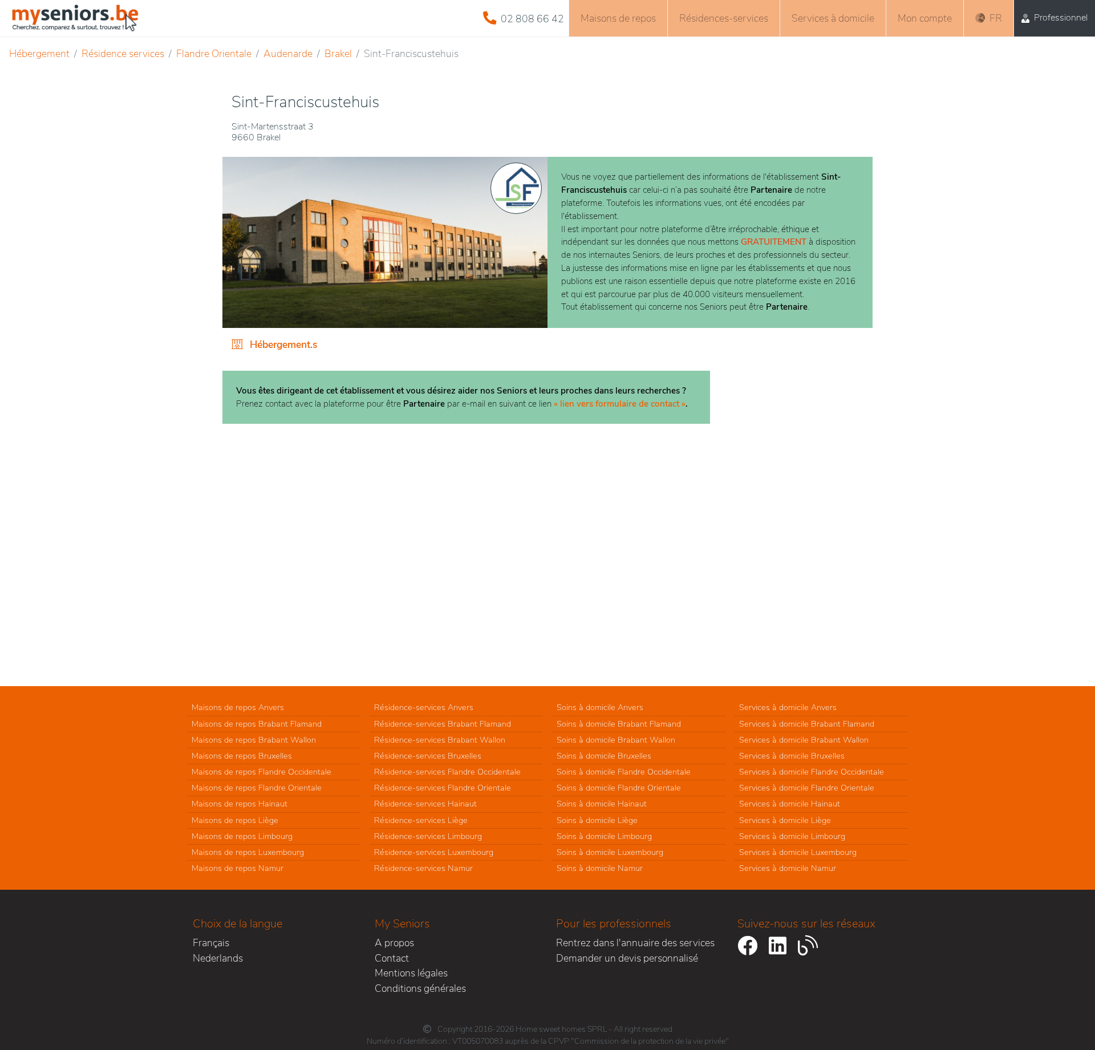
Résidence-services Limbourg (428, 836)
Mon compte (925, 18)
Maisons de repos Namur (237, 868)
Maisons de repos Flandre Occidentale (261, 771)
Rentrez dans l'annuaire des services (635, 943)
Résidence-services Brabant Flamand (442, 723)
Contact (392, 958)
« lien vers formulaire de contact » (620, 404)
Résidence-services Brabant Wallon (439, 739)
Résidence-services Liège (421, 820)
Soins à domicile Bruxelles (604, 755)
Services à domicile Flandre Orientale (806, 787)
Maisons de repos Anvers (238, 707)
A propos (394, 943)
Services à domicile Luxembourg (798, 852)
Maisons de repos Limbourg (242, 836)
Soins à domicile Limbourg (604, 836)
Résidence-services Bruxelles (427, 755)
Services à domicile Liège (785, 820)
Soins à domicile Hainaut (602, 803)
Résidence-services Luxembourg (433, 852)
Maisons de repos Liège (235, 820)
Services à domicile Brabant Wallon (804, 739)
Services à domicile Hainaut (789, 803)
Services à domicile (833, 18)
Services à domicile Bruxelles (792, 755)
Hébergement (39, 53)
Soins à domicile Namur (600, 868)
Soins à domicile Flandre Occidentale (624, 771)
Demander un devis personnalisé (627, 958)
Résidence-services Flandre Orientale (442, 787)
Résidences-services (723, 18)
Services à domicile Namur (787, 868)
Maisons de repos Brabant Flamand (257, 723)
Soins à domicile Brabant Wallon (616, 739)
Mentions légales (411, 973)
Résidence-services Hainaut (425, 803)
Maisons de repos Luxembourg (248, 852)
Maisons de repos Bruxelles (242, 755)
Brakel (338, 53)
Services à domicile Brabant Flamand (806, 723)
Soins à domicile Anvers (600, 707)
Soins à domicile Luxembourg (610, 852)
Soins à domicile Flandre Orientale (619, 787)
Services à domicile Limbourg (792, 836)
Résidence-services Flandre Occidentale (447, 771)
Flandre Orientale (214, 53)
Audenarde (288, 53)
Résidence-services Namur (423, 868)
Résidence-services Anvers (423, 707)
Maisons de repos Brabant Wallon (254, 739)
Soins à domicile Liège (597, 820)
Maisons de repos (618, 18)
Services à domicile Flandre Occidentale (811, 771)
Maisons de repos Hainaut (239, 803)
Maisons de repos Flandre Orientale (257, 787)
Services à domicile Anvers (788, 707)
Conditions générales (420, 988)
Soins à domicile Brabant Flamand (619, 723)
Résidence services (123, 53)
